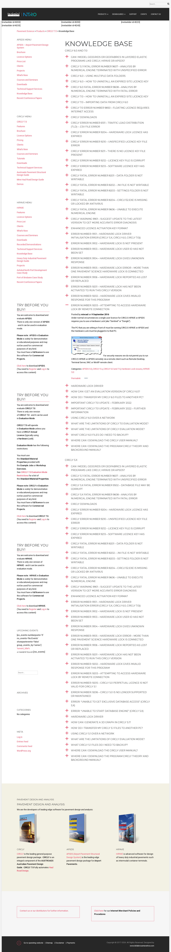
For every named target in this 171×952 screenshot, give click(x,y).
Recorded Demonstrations (29, 244)
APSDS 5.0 (87, 369)
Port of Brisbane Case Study (30, 277)
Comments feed (24, 746)
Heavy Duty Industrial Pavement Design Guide (31, 259)
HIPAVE (20, 208)
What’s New (22, 75)
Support (133, 14)
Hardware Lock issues (131, 369)
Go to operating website (33, 943)
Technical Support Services (29, 89)
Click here (21, 366)
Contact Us (156, 14)
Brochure (21, 52)
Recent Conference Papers (29, 98)
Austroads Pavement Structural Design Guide (31, 173)
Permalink (75, 378)
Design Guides (118, 14)
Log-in (44, 369)
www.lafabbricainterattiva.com (142, 946)
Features (21, 126)
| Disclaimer (59, 943)
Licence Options (24, 57)
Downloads (22, 84)
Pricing (20, 140)
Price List (21, 61)
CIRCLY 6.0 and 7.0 (112, 369)
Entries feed (22, 741)
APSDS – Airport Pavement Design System (33, 46)
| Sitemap (49, 943)
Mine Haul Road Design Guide (30, 179)
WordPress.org (24, 751)
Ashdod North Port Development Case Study (32, 271)
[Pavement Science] (19, 16)
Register (33, 369)
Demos (20, 184)
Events (144, 14)
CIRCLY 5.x (98, 369)
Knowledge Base (24, 93)
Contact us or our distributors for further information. (44, 911)
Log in (19, 737)
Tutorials (21, 158)
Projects (21, 70)
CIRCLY (20, 854)
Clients (20, 66)
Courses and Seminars (27, 80)
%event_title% (23, 648)
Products (102, 14)
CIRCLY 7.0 (22, 121)
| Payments (70, 943)
